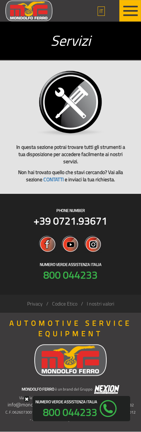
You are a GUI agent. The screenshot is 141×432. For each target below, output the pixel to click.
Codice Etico (64, 303)
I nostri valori (100, 303)
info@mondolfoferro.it (32, 404)
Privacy (35, 303)
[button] (101, 11)
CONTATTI (53, 179)
